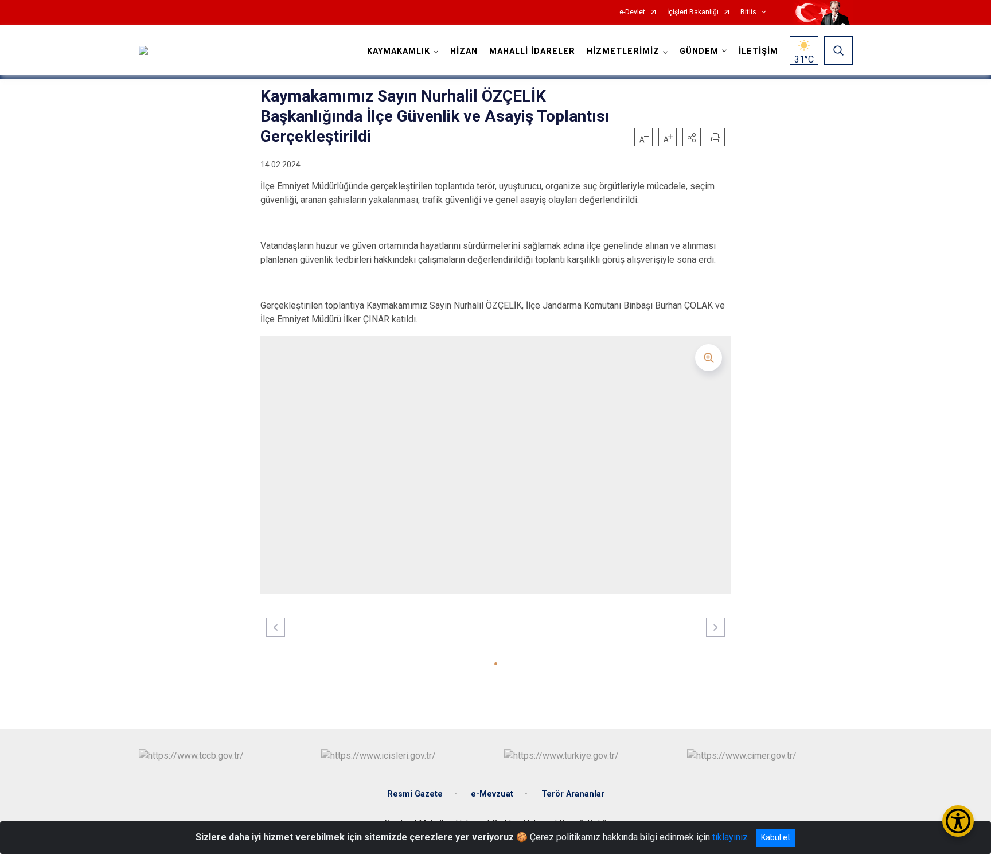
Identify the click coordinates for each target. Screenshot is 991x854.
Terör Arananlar (572, 794)
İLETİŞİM (758, 51)
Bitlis (748, 12)
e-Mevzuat (492, 794)
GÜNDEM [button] (699, 51)
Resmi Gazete (415, 794)
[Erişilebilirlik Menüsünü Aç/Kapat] (958, 821)
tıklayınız (730, 837)
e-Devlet (632, 12)
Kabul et (775, 837)
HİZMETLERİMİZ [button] (623, 51)
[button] (691, 137)
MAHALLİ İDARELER (532, 51)
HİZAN (464, 51)
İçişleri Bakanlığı (693, 12)
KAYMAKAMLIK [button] (398, 51)
